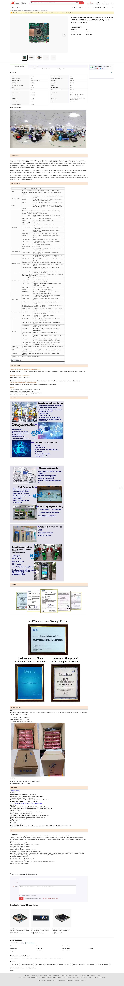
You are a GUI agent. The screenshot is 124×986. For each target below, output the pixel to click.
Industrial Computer (40, 951)
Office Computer (39, 948)
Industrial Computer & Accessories (30, 10)
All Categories (15, 7)
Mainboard (12, 946)
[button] (83, 69)
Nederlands (65, 977)
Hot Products (26, 975)
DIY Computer (39, 946)
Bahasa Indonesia (101, 977)
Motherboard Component (64, 964)
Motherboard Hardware (78, 964)
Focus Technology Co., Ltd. (52, 980)
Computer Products (18, 10)
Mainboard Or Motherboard (17, 968)
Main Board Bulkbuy (31, 968)
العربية (69, 977)
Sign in (112, 3)
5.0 (96, 68)
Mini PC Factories (15, 964)
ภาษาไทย (85, 977)
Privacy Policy (83, 980)
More (11, 970)
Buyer (80, 7)
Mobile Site (93, 975)
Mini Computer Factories (27, 964)
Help (88, 7)
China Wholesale (56, 975)
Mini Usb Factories (40, 964)
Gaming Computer (92, 946)
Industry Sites (71, 975)
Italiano (54, 977)
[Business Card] (111, 72)
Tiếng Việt (95, 977)
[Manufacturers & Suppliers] (18, 2)
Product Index (86, 975)
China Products (34, 975)
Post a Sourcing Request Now (50, 898)
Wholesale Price (64, 975)
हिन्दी (81, 977)
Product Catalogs (31, 943)
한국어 (73, 977)
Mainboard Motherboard (103, 964)
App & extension (96, 7)
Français (43, 977)
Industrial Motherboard (42, 10)
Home (11, 10)
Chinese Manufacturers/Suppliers (44, 975)
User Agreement (70, 980)
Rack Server (90, 948)
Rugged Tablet (13, 951)
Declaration (77, 980)
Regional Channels (79, 975)
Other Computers (66, 948)
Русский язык (49, 977)
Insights (98, 975)
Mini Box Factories (51, 964)
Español (33, 977)
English (28, 977)
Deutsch (59, 977)
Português (38, 977)
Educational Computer (67, 946)
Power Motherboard (90, 964)
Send (21, 898)
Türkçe (90, 977)
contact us (63, 12)
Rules (113, 7)
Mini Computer (13, 948)
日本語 (77, 977)
